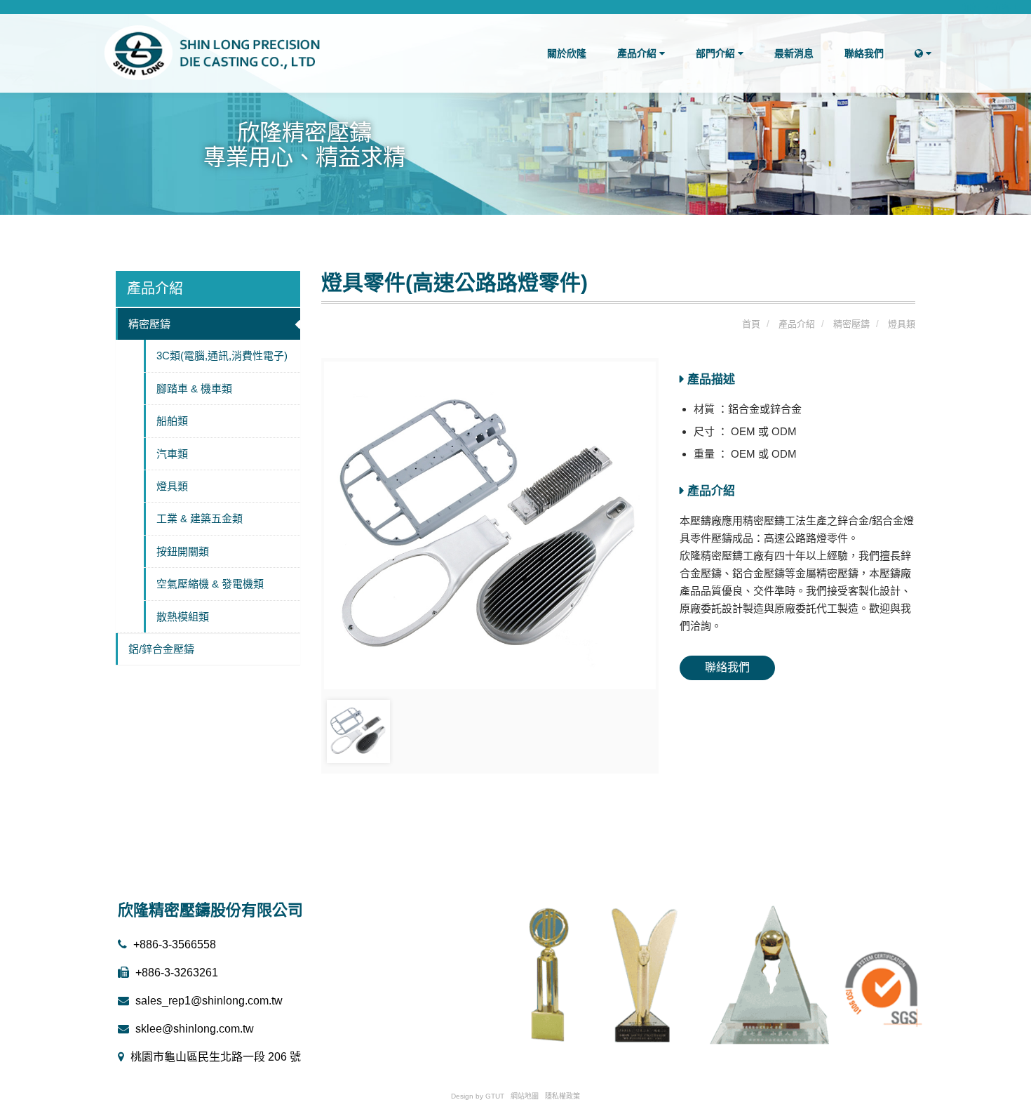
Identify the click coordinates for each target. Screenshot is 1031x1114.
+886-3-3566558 (173, 944)
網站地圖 (525, 1096)
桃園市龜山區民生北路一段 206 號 (214, 1057)
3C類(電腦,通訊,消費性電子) (222, 356)
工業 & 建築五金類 (199, 518)
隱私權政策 (562, 1096)
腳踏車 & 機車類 (194, 388)
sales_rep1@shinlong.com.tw (208, 1001)
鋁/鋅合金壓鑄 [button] (161, 649)
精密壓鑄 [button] (149, 324)
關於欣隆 (566, 53)
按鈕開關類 (182, 551)
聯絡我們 (864, 53)
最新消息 (794, 53)
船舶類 (172, 421)
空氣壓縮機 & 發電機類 (210, 584)
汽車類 (172, 454)
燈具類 (172, 486)
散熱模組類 (182, 617)
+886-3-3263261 (175, 973)
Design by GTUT (477, 1096)
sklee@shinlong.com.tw (193, 1029)
